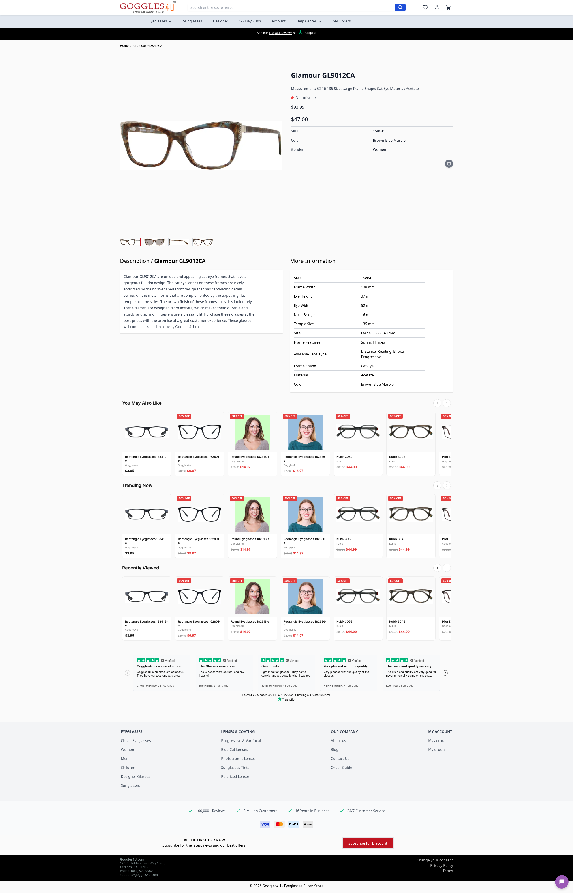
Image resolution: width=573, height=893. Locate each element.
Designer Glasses (135, 776)
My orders (437, 749)
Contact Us (340, 758)
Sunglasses (130, 785)
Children (128, 767)
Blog (334, 749)
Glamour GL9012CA (147, 45)
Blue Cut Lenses (234, 749)
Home (124, 45)
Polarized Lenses (235, 776)
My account (438, 740)
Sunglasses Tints (235, 767)
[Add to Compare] (449, 164)
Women (127, 749)
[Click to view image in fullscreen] (201, 145)
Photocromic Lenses (238, 758)
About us (338, 740)
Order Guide (341, 767)
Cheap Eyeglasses (136, 740)
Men (124, 758)
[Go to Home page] (148, 7)
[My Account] (436, 7)
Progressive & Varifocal (241, 740)
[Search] (400, 7)
